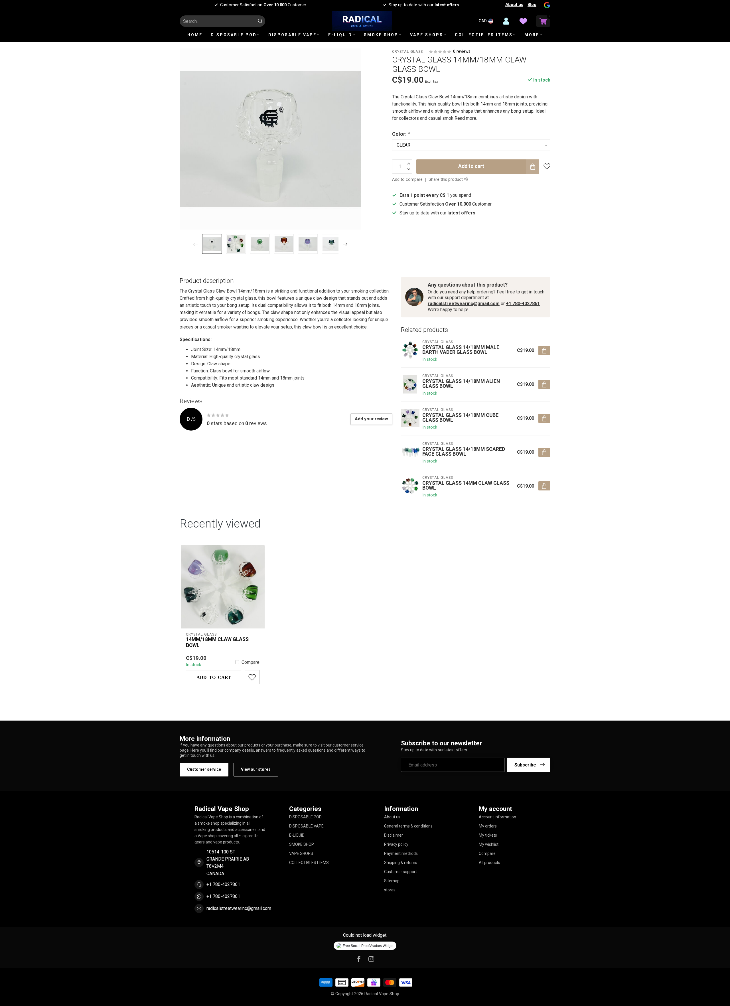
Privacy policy (396, 844)
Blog (532, 4)
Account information (497, 817)
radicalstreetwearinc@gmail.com (464, 303)
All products (489, 862)
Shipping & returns (400, 862)
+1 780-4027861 (523, 303)
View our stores (256, 769)
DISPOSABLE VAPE (292, 35)
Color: (401, 134)
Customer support (400, 871)
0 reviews (462, 51)
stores (390, 890)
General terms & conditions (408, 826)
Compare (250, 662)
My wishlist (488, 844)
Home (194, 35)
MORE (531, 35)
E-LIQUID (340, 35)
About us (514, 4)
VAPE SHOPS (426, 35)
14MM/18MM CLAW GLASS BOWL (217, 642)
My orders (488, 826)
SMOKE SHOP (381, 35)
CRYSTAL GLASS (407, 52)
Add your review (371, 418)
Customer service (204, 769)
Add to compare (407, 179)
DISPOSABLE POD (234, 35)
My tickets (488, 835)
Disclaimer (393, 835)
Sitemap (392, 881)
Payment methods (401, 853)
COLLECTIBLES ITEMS (484, 35)
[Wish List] (523, 21)
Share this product (446, 179)
